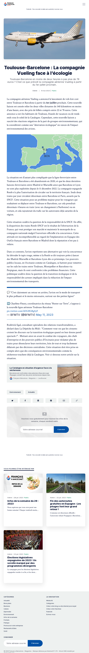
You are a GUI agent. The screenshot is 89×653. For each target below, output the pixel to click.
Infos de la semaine (10, 617)
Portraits (6, 620)
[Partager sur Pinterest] (50, 400)
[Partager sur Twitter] (12, 400)
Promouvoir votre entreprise (13, 625)
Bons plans (7, 603)
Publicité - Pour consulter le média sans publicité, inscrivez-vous (44, 9)
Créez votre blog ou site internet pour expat (61, 606)
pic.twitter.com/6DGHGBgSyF (22, 311)
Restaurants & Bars (10, 628)
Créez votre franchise (53, 609)
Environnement (15, 392)
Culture (6, 609)
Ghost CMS (63, 651)
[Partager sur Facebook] (25, 400)
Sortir (5, 631)
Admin (35, 91)
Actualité (31, 392)
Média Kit (49, 600)
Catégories (50, 603)
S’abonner (61, 429)
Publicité (49, 612)
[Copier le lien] (76, 400)
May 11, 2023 (44, 314)
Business (7, 606)
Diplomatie (7, 612)
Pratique (6, 623)
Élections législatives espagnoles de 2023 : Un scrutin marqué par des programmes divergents (21, 561)
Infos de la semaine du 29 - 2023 (23, 502)
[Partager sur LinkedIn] (38, 400)
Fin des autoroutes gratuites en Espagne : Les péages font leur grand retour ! (65, 505)
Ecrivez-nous (50, 614)
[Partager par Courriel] (63, 400)
